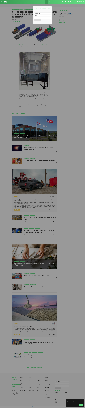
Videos (50, 1)
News (47, 1)
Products (54, 1)
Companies (58, 1)
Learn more (49, 21)
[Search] (84, 2)
